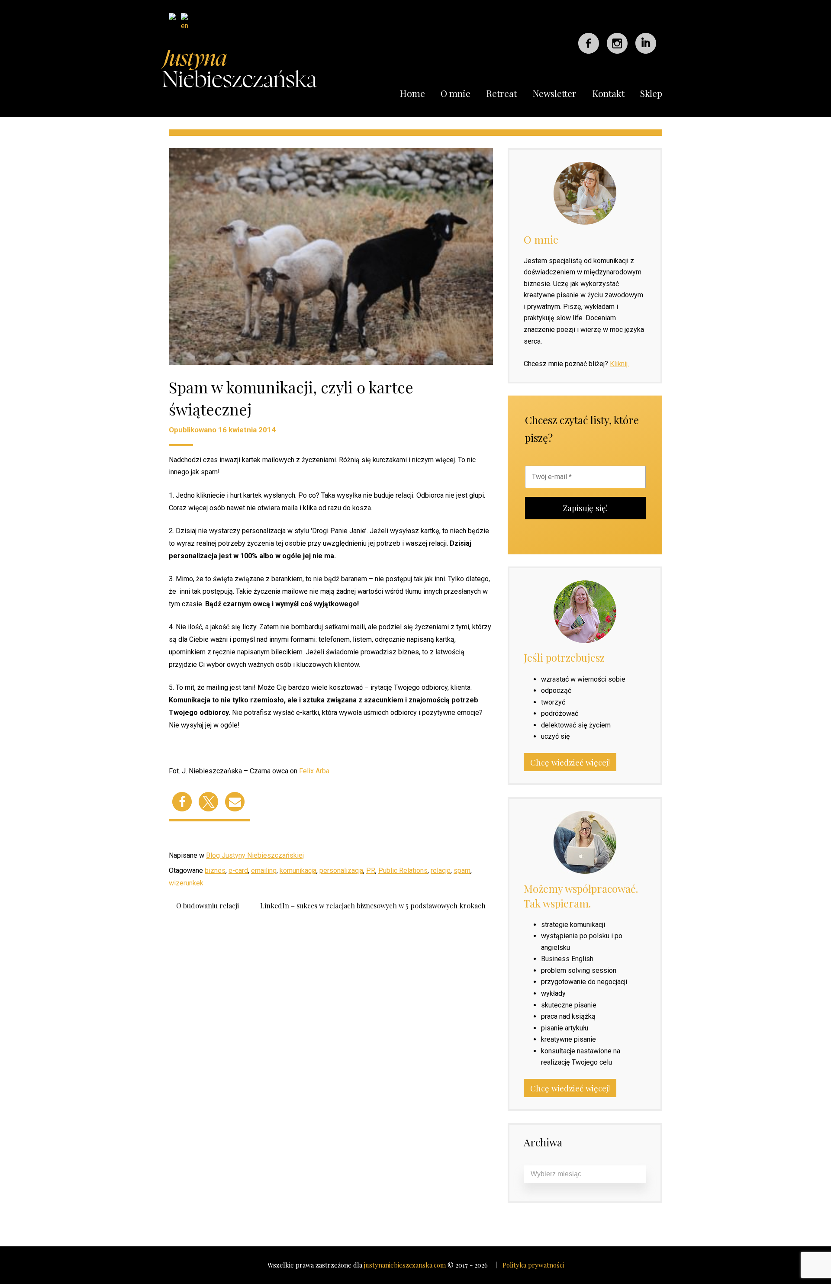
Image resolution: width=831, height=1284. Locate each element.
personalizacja (341, 870)
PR (370, 870)
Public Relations (403, 870)
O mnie (455, 93)
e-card (238, 870)
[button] (182, 801)
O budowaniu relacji (207, 905)
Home (412, 93)
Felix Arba (314, 771)
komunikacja (298, 870)
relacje (441, 870)
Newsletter (554, 93)
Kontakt (608, 93)
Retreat (501, 93)
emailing (264, 870)
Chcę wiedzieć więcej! (570, 762)
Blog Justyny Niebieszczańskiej (255, 855)
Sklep (651, 93)
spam (462, 870)
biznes (215, 870)
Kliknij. (619, 364)
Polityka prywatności (533, 1265)
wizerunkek (186, 883)
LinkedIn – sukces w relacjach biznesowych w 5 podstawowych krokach (373, 905)
